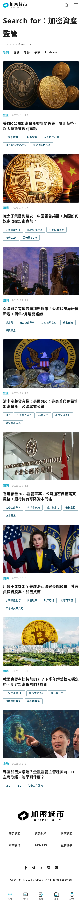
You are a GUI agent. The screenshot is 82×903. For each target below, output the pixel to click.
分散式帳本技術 (42, 145)
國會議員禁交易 (14, 608)
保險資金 (11, 330)
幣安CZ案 (11, 237)
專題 (17, 52)
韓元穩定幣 (57, 693)
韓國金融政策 (13, 701)
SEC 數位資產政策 (16, 145)
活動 (27, 52)
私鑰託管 (43, 415)
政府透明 (49, 600)
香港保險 (68, 322)
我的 (72, 899)
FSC (19, 785)
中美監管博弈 (56, 230)
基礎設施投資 (49, 322)
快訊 (37, 52)
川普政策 (32, 600)
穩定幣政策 (52, 507)
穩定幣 (9, 322)
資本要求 (11, 515)
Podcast (51, 52)
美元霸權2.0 (30, 237)
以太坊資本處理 (53, 137)
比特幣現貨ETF (14, 693)
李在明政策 (33, 701)
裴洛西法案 (66, 600)
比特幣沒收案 (35, 230)
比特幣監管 (31, 137)
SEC (8, 415)
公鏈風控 (70, 507)
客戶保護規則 (62, 415)
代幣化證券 (12, 137)
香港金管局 (33, 507)
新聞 (6, 52)
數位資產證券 (13, 423)
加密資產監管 (13, 230)
